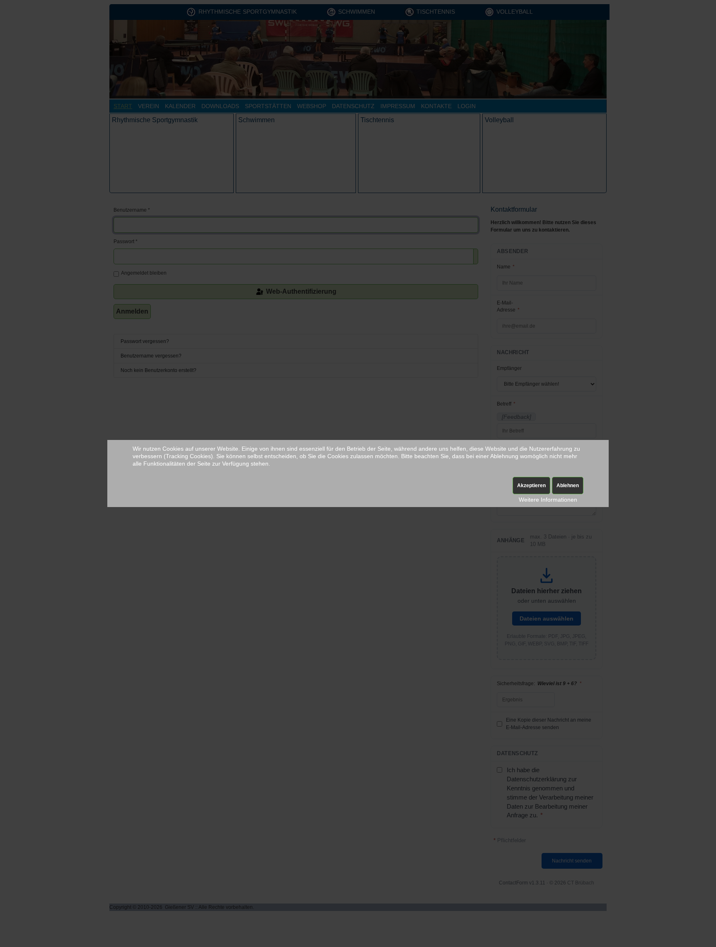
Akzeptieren (531, 485)
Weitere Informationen (548, 499)
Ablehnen (567, 485)
